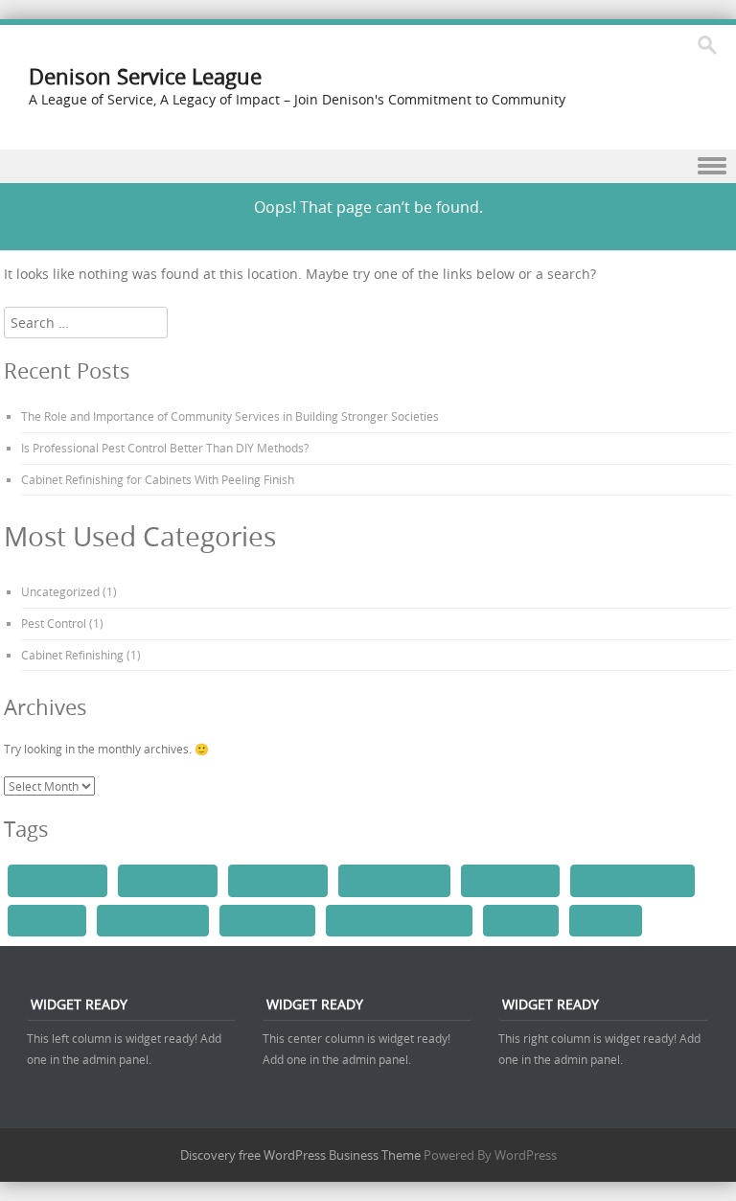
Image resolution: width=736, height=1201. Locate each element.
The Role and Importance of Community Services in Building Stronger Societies (230, 416)
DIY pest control (510, 880)
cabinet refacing (278, 880)
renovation (605, 920)
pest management (152, 920)
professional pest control (399, 920)
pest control (47, 920)
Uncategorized (60, 591)
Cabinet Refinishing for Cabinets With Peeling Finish (157, 479)
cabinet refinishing (394, 880)
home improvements (632, 880)
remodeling (521, 920)
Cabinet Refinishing (72, 654)
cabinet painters (57, 880)
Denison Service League (145, 76)
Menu (368, 166)
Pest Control (53, 623)
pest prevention (267, 920)
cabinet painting (167, 880)
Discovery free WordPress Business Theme (300, 1155)
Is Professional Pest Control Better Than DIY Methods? (165, 447)
